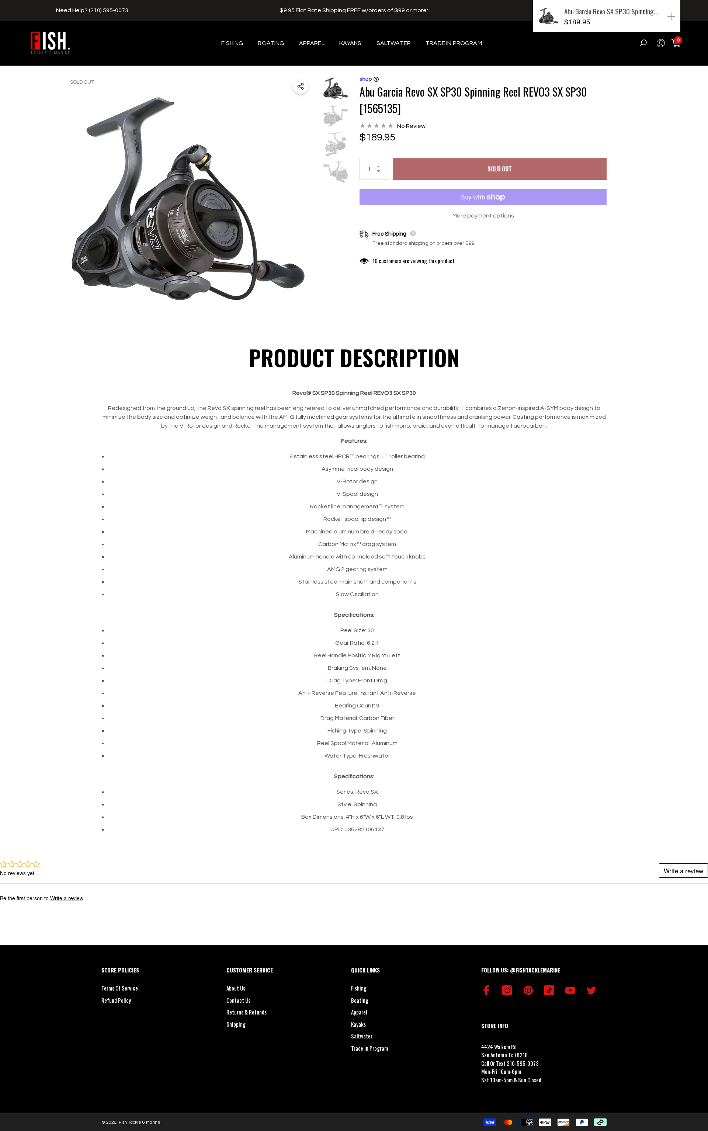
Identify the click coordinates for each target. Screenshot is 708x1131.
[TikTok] (549, 990)
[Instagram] (507, 990)
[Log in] (660, 43)
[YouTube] (570, 990)
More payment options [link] (483, 216)
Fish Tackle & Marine (139, 1122)
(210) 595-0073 (108, 10)
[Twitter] (591, 990)
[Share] (300, 86)
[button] (235, 43)
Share (300, 86)
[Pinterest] (528, 990)
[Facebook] (486, 990)
